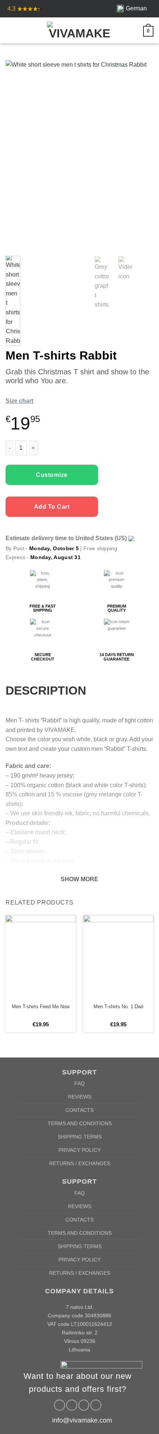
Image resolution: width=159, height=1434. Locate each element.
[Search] (23, 30)
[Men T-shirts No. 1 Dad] (118, 957)
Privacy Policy (79, 1150)
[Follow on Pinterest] (83, 1405)
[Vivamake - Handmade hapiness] (79, 30)
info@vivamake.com (82, 1420)
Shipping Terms (80, 1137)
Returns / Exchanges (79, 1163)
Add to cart (52, 507)
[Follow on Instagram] (71, 1405)
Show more (79, 879)
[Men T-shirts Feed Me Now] (41, 957)
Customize (51, 475)
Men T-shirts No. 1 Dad (118, 1006)
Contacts (79, 1110)
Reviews (79, 1097)
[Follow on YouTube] (95, 1405)
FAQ (79, 1083)
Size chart (19, 401)
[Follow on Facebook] (59, 1405)
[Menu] (10, 30)
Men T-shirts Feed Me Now (41, 1006)
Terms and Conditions (80, 1123)
